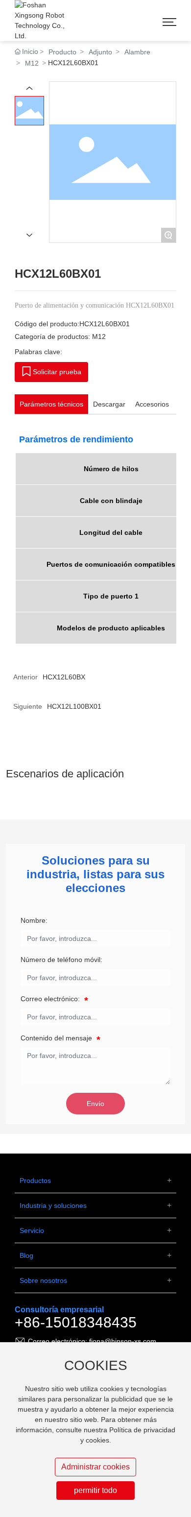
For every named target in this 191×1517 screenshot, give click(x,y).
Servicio (32, 1230)
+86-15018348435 (76, 1322)
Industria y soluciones (53, 1205)
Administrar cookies (95, 1467)
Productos (35, 1180)
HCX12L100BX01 (74, 706)
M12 (32, 63)
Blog (26, 1255)
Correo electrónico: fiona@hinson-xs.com (92, 1341)
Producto (62, 52)
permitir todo (95, 1490)
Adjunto (100, 52)
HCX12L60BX (64, 677)
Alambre (137, 52)
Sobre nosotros (43, 1280)
